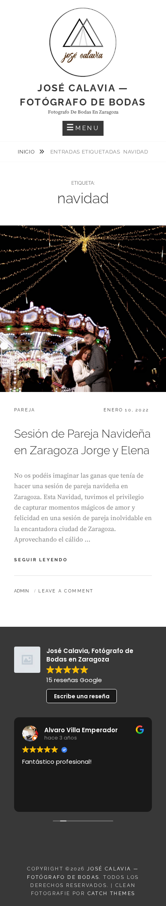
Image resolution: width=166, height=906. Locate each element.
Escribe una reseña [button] (82, 696)
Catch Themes (111, 893)
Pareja (24, 410)
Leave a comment (65, 591)
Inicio (27, 152)
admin (21, 591)
